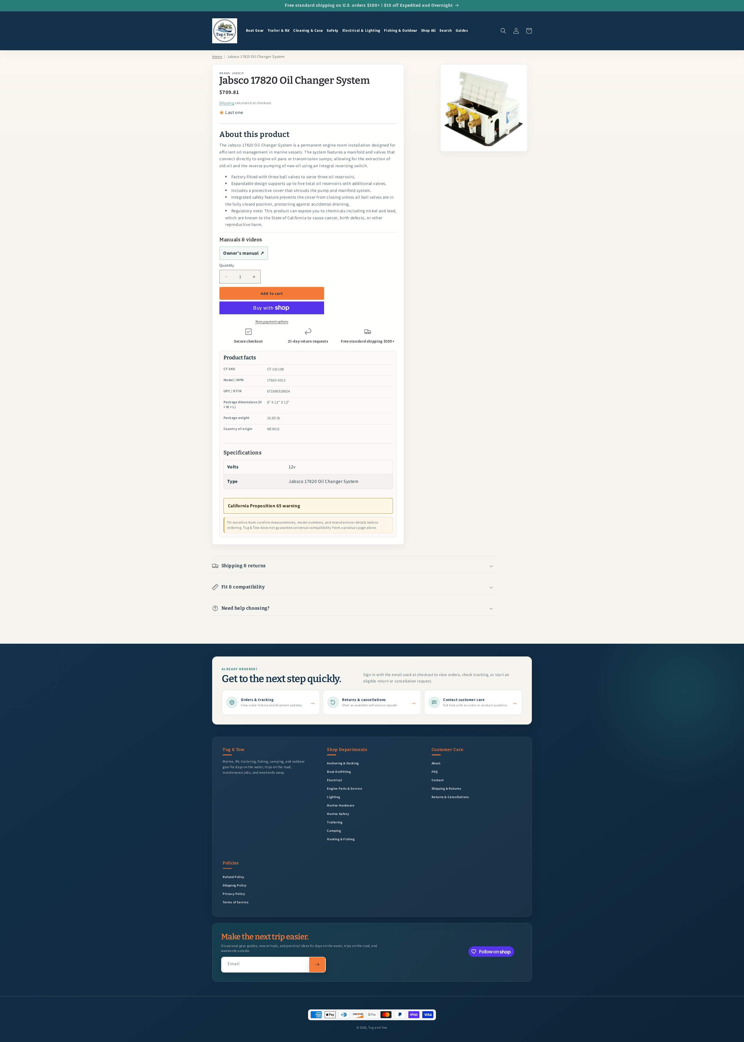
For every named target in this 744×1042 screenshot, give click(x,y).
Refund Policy (233, 877)
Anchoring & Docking (343, 763)
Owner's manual (243, 253)
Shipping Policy (235, 885)
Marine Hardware (340, 805)
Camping (334, 830)
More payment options (271, 321)
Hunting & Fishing (341, 839)
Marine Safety (338, 813)
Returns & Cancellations (450, 797)
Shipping (226, 103)
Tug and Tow (377, 1027)
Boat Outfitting (339, 771)
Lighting (333, 797)
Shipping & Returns (446, 788)
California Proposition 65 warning (264, 506)
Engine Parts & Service (344, 788)
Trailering (334, 822)
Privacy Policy (234, 893)
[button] (255, 31)
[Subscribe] (317, 964)
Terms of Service (236, 902)
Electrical (334, 780)
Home (217, 56)
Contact (438, 780)
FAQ (435, 771)
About (436, 763)
